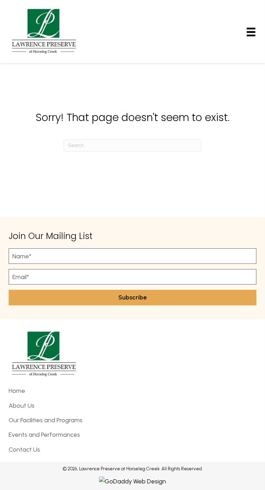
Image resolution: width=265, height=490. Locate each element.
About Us (22, 405)
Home (17, 391)
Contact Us (24, 449)
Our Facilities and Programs (45, 420)
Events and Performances (44, 434)
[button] (132, 297)
